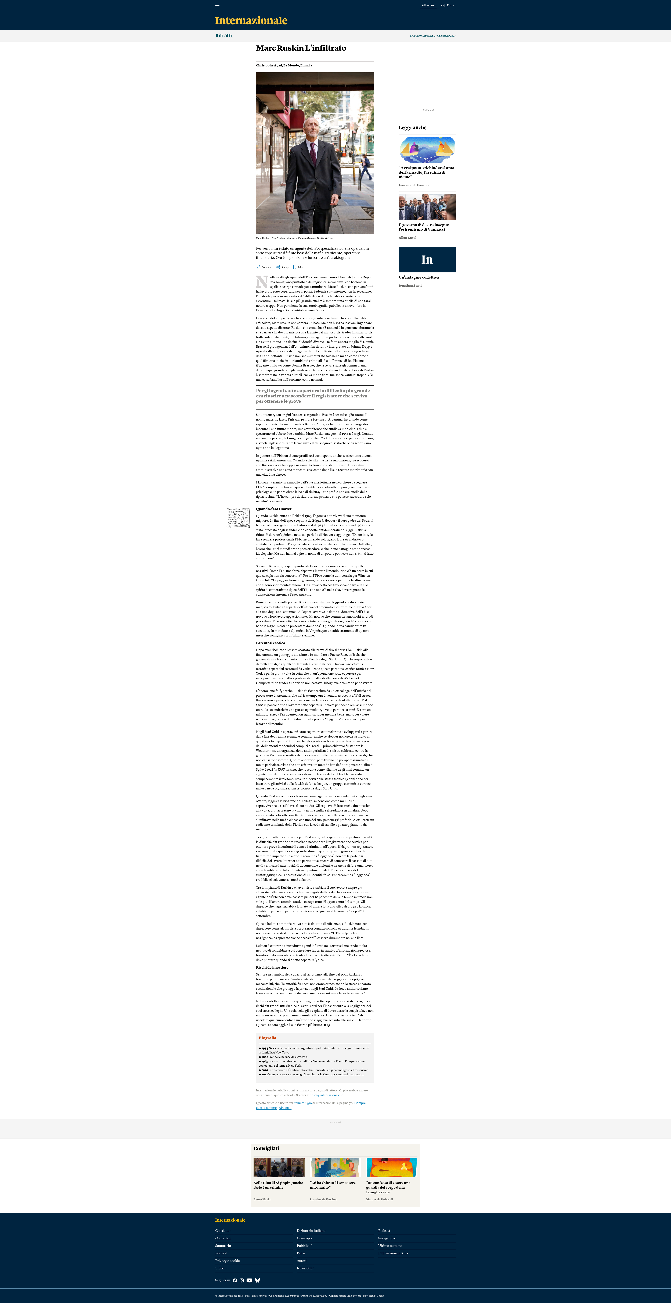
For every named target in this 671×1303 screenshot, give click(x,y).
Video (219, 1268)
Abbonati (285, 1107)
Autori (302, 1261)
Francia (306, 65)
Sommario (223, 1246)
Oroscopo (304, 1238)
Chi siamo (222, 1231)
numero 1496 (303, 1103)
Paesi (301, 1253)
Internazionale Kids (393, 1253)
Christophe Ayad (269, 65)
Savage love (387, 1238)
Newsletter (305, 1268)
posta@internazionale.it (326, 1095)
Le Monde (291, 65)
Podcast (384, 1231)
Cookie (380, 1296)
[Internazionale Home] (231, 1220)
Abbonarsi (428, 5)
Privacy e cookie (227, 1261)
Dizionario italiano (311, 1231)
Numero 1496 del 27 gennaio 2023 (433, 36)
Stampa (285, 267)
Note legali (369, 1296)
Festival (221, 1253)
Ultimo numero (390, 1246)
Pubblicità (304, 1246)
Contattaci (223, 1238)
